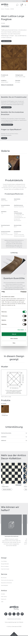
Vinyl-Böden (4, 561)
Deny (14, 343)
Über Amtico (4, 596)
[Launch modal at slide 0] (17, 157)
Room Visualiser (5, 566)
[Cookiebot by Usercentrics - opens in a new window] (20, 292)
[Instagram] (9, 613)
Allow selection (14, 338)
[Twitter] (14, 613)
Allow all (14, 334)
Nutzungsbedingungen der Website (14, 622)
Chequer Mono (5, 486)
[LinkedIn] (18, 613)
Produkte (7, 9)
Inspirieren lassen (5, 569)
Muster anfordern (6, 41)
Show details (21, 329)
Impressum (3, 599)
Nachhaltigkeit (4, 585)
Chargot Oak (5, 415)
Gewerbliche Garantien (6, 582)
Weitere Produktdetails (7, 85)
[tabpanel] (14, 433)
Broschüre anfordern (7, 124)
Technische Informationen (7, 580)
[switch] (24, 316)
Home (2, 9)
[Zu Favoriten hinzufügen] (2, 46)
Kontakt (4, 138)
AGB (2, 601)
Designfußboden (5, 564)
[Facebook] (5, 613)
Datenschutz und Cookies (14, 619)
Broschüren (4, 577)
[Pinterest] (22, 613)
